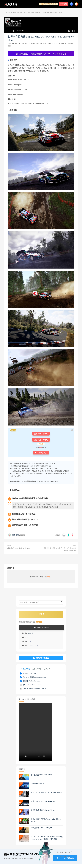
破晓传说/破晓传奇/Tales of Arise (43, 810)
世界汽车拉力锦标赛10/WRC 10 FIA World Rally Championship (40, 481)
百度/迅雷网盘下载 (42, 658)
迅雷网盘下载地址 (41, 440)
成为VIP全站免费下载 (50, 4)
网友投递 (14, 43)
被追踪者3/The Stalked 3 (30, 673)
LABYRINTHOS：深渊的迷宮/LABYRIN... (35, 688)
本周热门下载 (36, 669)
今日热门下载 (25, 669)
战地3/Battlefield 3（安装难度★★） (44, 801)
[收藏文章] (64, 535)
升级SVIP (38, 622)
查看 (31, 633)
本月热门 (47, 669)
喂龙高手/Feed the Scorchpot (31, 681)
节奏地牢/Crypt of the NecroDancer (18, 548)
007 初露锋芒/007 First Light (41, 828)
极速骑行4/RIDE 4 (37, 784)
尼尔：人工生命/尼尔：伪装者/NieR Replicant (47, 792)
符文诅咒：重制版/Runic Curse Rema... (34, 677)
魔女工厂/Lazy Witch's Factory (32, 685)
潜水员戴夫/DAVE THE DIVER (41, 775)
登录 (48, 577)
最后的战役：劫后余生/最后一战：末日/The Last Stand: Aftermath (59, 550)
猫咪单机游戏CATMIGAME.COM (24, 854)
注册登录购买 (41, 453)
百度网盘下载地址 (41, 434)
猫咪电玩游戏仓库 (16, 12)
